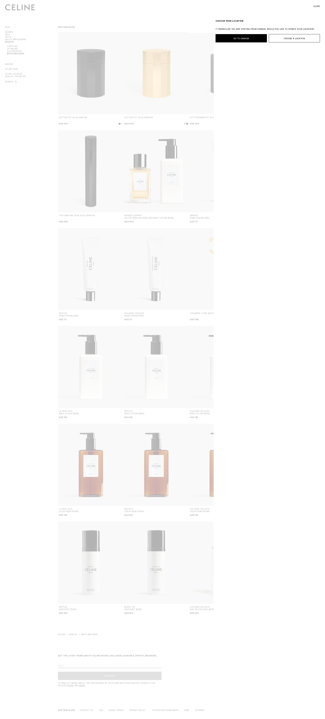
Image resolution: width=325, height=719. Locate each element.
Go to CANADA (241, 38)
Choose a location (294, 38)
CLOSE (316, 6)
